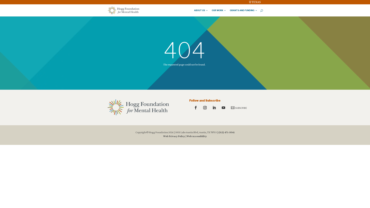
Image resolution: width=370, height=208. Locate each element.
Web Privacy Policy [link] (174, 136)
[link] (255, 1)
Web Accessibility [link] (197, 136)
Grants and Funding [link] (242, 10)
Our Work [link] (217, 10)
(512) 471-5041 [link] (226, 132)
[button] (196, 108)
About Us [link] (199, 10)
